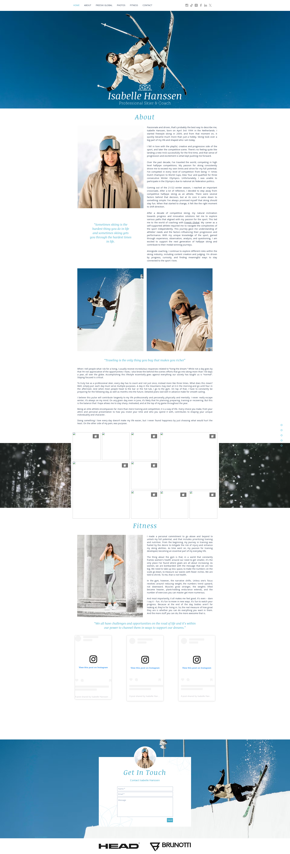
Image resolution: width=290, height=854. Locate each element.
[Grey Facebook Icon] (201, 5)
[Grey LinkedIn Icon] (206, 5)
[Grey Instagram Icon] (187, 5)
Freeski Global (191, 222)
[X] (210, 5)
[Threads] (196, 5)
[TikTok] (191, 5)
